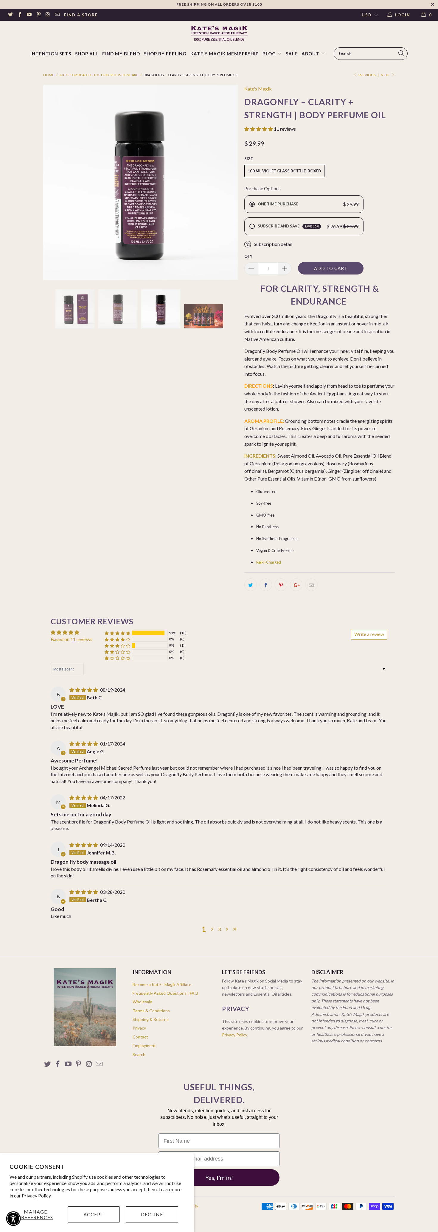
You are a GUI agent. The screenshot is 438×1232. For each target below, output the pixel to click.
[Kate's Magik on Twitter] (10, 15)
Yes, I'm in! (219, 1177)
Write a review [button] (369, 634)
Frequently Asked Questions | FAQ (165, 993)
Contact (140, 1036)
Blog (270, 53)
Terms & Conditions (151, 1010)
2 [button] (212, 929)
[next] (228, 182)
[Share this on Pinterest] (281, 584)
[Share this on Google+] (296, 584)
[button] (258, 129)
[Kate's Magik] (219, 33)
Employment (144, 1045)
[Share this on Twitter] (250, 584)
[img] (83, 690)
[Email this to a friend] (311, 584)
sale (292, 53)
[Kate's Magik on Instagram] (47, 15)
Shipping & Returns (151, 1019)
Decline (152, 1214)
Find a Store (81, 15)
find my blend (121, 53)
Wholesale (142, 1001)
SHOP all (86, 53)
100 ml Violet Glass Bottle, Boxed (284, 171)
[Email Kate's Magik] (57, 15)
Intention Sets (50, 53)
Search (139, 1054)
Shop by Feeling (165, 53)
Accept (93, 1214)
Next (386, 75)
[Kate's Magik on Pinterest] (38, 15)
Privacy (139, 1027)
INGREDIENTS (259, 456)
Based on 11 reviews (71, 639)
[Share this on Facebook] (266, 584)
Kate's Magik (258, 88)
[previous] (53, 182)
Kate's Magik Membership (224, 53)
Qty (248, 256)
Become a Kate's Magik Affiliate (162, 984)
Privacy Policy (36, 1195)
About (310, 53)
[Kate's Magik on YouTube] (29, 15)
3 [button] (219, 929)
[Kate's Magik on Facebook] (19, 15)
